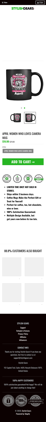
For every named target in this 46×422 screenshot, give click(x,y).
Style (4, 147)
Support (23, 327)
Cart (41, 2)
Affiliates (23, 336)
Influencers (23, 340)
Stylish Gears (26, 410)
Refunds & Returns (23, 330)
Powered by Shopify (23, 413)
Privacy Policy (23, 333)
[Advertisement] (23, 36)
